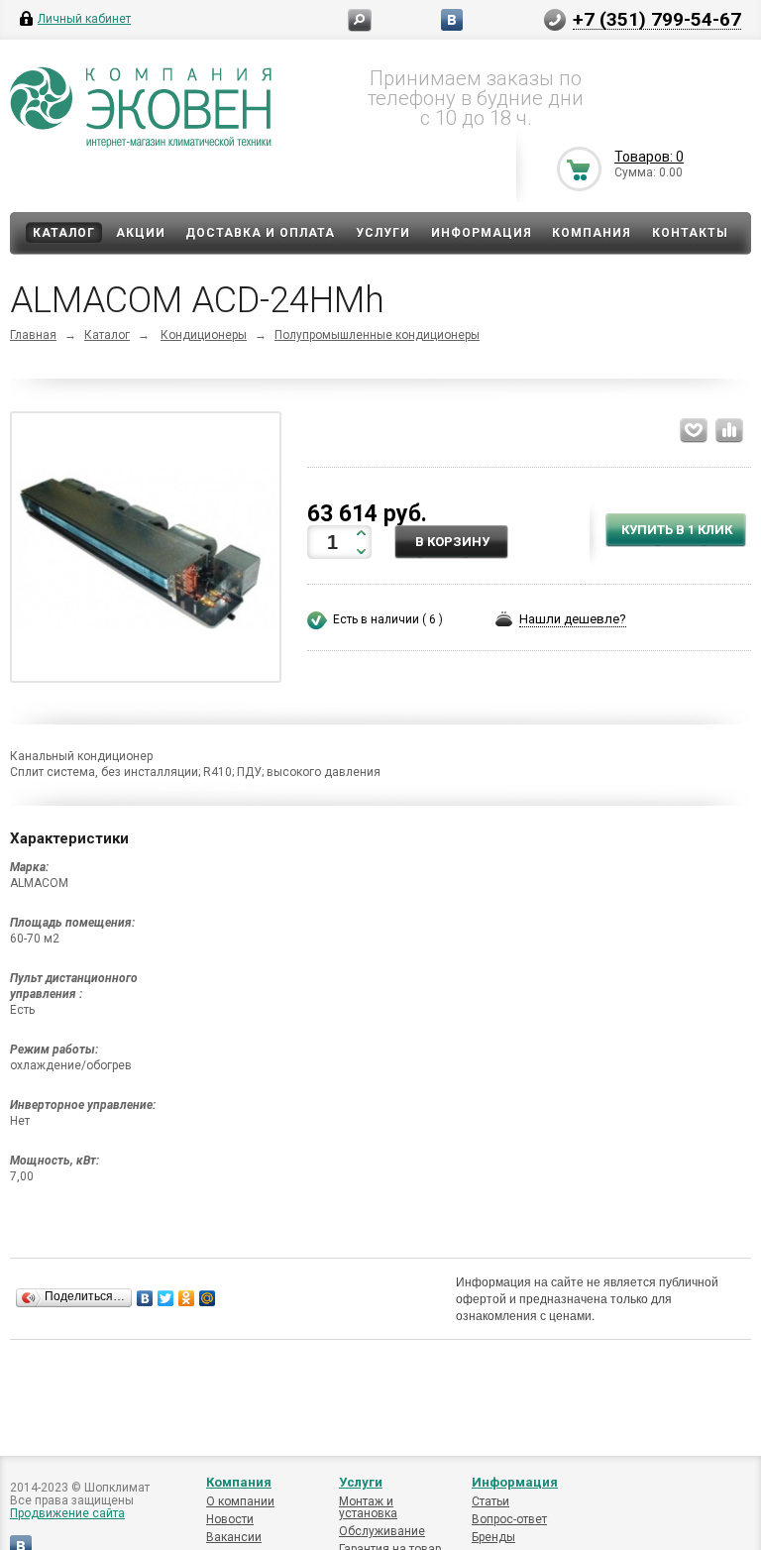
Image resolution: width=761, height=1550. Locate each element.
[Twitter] (166, 1298)
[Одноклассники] (186, 1298)
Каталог (64, 233)
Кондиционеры (204, 335)
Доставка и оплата (260, 233)
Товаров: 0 (649, 157)
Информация (481, 233)
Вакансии (234, 1537)
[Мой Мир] (207, 1298)
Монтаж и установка (368, 1507)
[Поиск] (360, 20)
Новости (230, 1519)
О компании (240, 1501)
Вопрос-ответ (509, 1519)
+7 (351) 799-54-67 (657, 19)
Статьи (490, 1501)
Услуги (383, 233)
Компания (591, 233)
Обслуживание (382, 1531)
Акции (140, 233)
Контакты (690, 233)
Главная (33, 335)
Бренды (493, 1537)
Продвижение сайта (67, 1513)
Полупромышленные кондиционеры (377, 335)
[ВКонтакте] (145, 1298)
